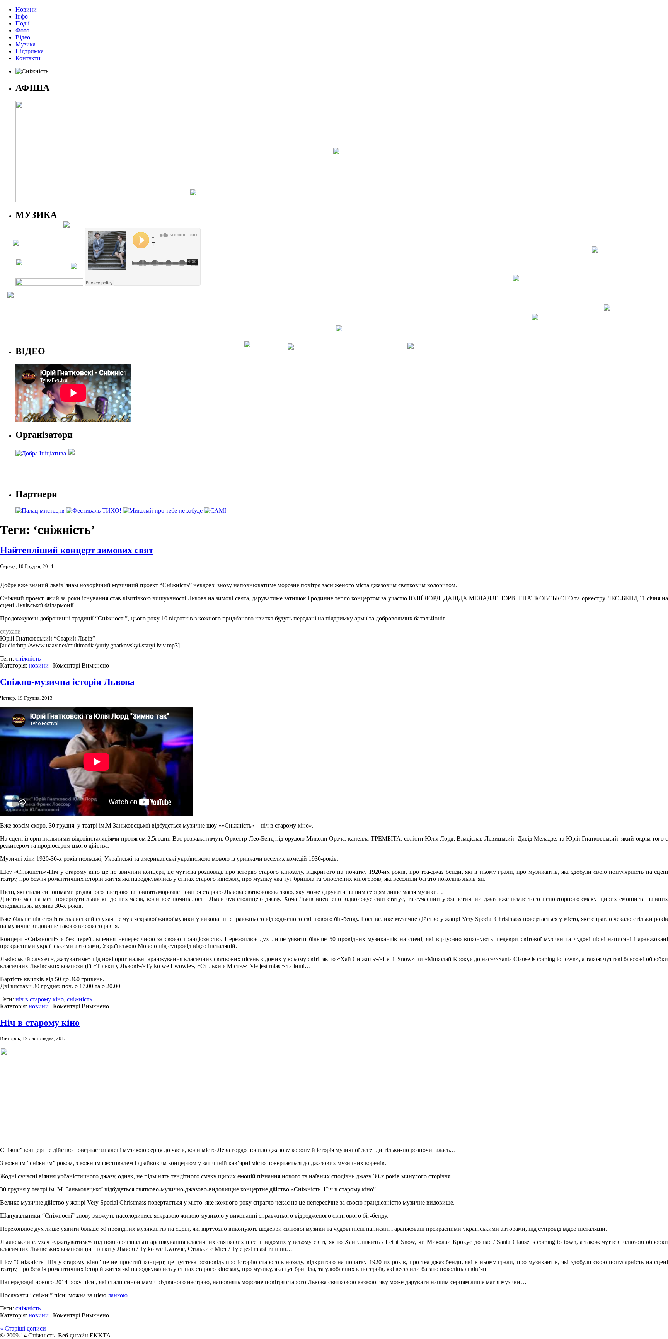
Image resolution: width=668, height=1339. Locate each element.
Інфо (21, 16)
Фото (22, 30)
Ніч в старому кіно (40, 1023)
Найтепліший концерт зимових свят (76, 550)
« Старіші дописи (23, 1328)
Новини (26, 9)
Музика (25, 44)
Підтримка (29, 51)
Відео (22, 37)
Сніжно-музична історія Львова (67, 682)
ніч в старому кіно (39, 999)
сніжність (28, 658)
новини (39, 665)
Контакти (28, 58)
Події (22, 23)
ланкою (118, 1295)
